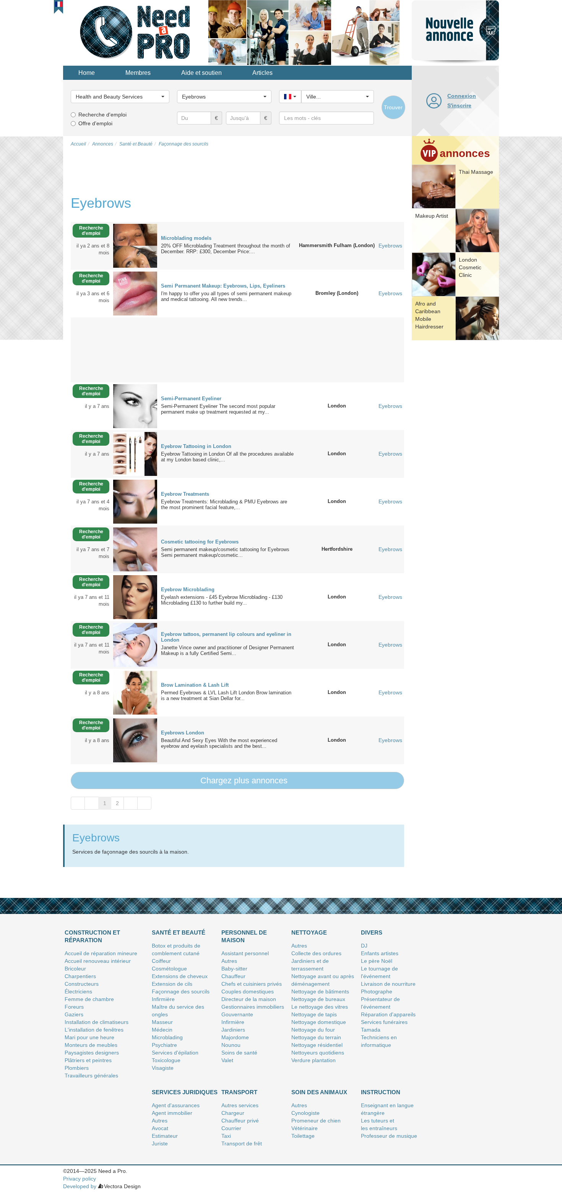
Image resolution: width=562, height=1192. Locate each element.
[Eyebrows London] (135, 740)
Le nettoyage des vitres (319, 1007)
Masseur (162, 1022)
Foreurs (74, 1007)
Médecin (162, 1030)
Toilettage (303, 1136)
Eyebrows (390, 246)
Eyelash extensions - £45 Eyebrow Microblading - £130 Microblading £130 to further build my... (223, 600)
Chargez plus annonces (242, 780)
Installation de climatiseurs (96, 1022)
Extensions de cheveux (180, 976)
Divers (371, 932)
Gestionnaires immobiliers (252, 1007)
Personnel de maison (244, 936)
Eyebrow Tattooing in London (196, 446)
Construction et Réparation (92, 936)
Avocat (160, 1128)
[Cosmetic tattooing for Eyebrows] (135, 549)
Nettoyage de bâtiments (320, 991)
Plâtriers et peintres (88, 1060)
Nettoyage (309, 932)
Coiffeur (161, 961)
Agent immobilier (172, 1113)
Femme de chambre (89, 999)
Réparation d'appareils (388, 1014)
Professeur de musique (389, 1136)
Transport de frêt (241, 1143)
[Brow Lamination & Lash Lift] (135, 692)
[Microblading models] (135, 245)
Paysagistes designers (92, 1053)
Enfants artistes (379, 953)
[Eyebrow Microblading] (135, 597)
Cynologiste (305, 1113)
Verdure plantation (313, 1060)
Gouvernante (237, 1014)
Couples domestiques (247, 991)
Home (86, 73)
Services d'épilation (175, 1053)
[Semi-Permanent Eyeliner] (135, 406)
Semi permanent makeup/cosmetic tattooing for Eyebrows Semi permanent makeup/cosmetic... (226, 552)
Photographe (376, 991)
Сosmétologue (169, 969)
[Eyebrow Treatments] (135, 501)
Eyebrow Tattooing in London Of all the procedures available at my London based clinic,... (227, 457)
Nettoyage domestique (318, 1022)
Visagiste (163, 1068)
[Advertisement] (455, 460)
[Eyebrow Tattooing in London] (135, 453)
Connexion (461, 96)
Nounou (230, 1045)
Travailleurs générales (91, 1075)
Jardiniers (233, 1030)
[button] (58, 4)
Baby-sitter (234, 969)
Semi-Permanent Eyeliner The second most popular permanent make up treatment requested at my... (218, 409)
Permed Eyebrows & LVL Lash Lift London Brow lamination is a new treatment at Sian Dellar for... (226, 695)
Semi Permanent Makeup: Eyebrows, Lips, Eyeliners (223, 286)
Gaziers (74, 1014)
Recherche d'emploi (102, 115)
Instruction (380, 1092)
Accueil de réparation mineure (101, 953)
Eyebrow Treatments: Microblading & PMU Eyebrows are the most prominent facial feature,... (224, 504)
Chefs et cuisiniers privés (251, 984)
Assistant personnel (245, 953)
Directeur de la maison (248, 999)
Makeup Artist (431, 216)
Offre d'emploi (95, 123)
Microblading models (186, 238)
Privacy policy (79, 1179)
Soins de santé (239, 1053)
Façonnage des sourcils (181, 991)
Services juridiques (185, 1092)
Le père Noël (376, 961)
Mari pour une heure (89, 1037)
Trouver (393, 107)
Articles (262, 73)
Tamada (370, 1030)
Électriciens (78, 991)
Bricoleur (75, 969)
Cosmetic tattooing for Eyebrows (200, 542)
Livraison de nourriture (388, 984)
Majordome (235, 1037)
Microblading (167, 1037)
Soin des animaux (319, 1092)
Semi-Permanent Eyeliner (191, 398)
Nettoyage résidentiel (317, 1045)
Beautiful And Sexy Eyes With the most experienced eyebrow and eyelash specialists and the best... (219, 743)
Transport (239, 1092)
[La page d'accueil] (135, 32)
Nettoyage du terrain (316, 1037)
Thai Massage (476, 172)
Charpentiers (80, 976)
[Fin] (144, 803)
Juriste (160, 1143)
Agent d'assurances (176, 1105)
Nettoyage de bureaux (318, 999)
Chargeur (232, 1113)
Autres (229, 961)
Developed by (79, 1186)
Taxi (226, 1136)
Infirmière (163, 999)
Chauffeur (233, 976)
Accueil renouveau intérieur (98, 961)
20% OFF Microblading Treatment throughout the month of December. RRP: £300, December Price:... (225, 248)
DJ (364, 946)
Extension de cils (172, 984)
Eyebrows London (182, 733)
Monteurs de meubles (91, 1045)
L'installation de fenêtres (94, 1030)
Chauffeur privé (240, 1121)
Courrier (231, 1128)
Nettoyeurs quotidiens (317, 1053)
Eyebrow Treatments (185, 494)
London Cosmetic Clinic (470, 267)
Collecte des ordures (316, 953)
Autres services (239, 1105)
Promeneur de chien (316, 1121)
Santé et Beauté (178, 932)
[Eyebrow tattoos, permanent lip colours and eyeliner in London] (135, 644)
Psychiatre (164, 1045)
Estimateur (165, 1136)
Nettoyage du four (313, 1030)
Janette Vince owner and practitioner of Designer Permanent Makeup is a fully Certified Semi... (227, 650)
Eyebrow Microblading (187, 589)
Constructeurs (82, 984)
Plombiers (77, 1068)
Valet (227, 1060)
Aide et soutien (201, 73)
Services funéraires (384, 1022)
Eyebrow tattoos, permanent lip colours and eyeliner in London (226, 637)
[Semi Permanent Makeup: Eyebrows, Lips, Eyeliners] (135, 293)
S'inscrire (459, 105)
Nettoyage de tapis (314, 1014)
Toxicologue (166, 1060)
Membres (138, 73)
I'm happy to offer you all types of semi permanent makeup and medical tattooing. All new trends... (226, 296)
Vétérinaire (304, 1128)
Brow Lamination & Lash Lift (195, 685)
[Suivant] (130, 803)
